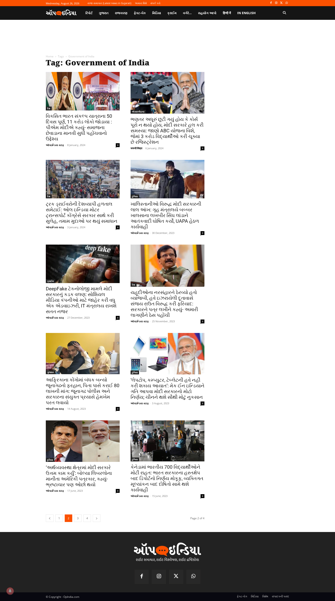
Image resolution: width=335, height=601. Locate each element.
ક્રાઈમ (50, 281)
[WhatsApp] (286, 3)
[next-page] (96, 518)
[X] (281, 3)
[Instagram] (276, 3)
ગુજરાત (50, 372)
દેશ (48, 108)
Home (50, 56)
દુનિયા (135, 196)
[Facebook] (271, 3)
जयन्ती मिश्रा (136, 148)
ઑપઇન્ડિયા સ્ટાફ (55, 145)
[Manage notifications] (10, 591)
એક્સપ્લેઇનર (138, 111)
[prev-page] (50, 518)
